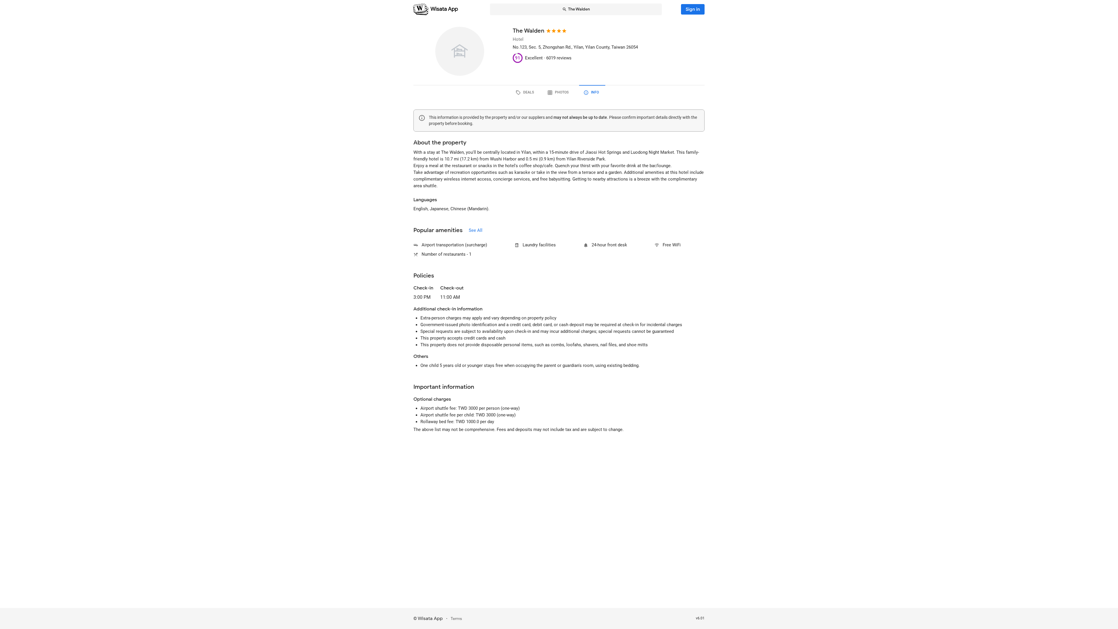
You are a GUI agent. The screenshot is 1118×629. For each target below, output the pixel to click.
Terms (456, 618)
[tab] (526, 92)
